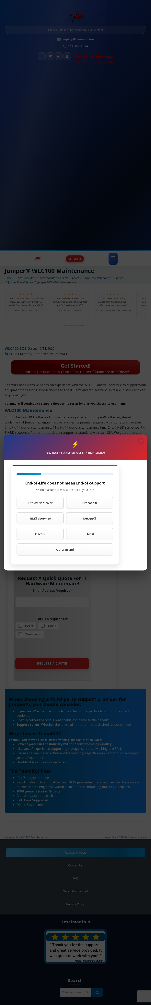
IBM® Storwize (40, 518)
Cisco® (40, 534)
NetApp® (89, 518)
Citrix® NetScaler (40, 503)
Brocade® (89, 503)
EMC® (90, 534)
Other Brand (65, 549)
